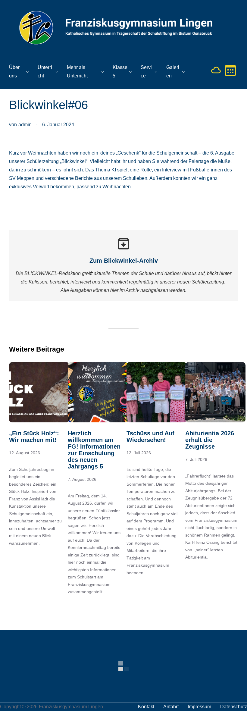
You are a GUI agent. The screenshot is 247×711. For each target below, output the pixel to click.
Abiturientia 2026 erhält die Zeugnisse (209, 440)
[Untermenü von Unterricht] (56, 71)
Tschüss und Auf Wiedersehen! (150, 436)
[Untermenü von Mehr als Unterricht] (102, 71)
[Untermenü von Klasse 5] (130, 71)
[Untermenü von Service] (156, 71)
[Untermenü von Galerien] (183, 71)
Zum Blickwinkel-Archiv (123, 260)
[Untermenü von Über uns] (27, 71)
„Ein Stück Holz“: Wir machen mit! (34, 436)
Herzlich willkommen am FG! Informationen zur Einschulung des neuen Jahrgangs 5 (94, 450)
